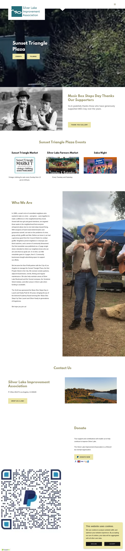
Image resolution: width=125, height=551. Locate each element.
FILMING (33, 56)
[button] (115, 4)
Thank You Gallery (79, 125)
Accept (112, 544)
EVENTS (19, 56)
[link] (26, 4)
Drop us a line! (17, 401)
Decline (94, 544)
